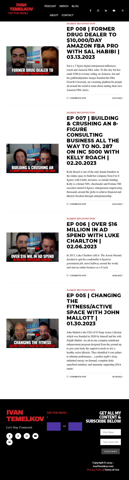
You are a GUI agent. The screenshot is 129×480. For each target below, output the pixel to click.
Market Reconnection (81, 23)
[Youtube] (114, 11)
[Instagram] (98, 11)
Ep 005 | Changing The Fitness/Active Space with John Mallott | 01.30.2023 (94, 309)
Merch (63, 6)
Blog (75, 6)
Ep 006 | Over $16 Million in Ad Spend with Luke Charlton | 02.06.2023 (93, 235)
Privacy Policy (95, 469)
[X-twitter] (123, 11)
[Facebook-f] (90, 11)
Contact (67, 15)
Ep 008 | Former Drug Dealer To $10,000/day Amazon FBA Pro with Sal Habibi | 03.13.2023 (93, 43)
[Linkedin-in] (106, 11)
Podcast (50, 6)
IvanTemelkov (25, 415)
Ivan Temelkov (21, 7)
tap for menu (18, 13)
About (54, 15)
